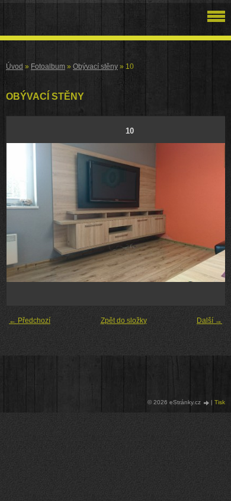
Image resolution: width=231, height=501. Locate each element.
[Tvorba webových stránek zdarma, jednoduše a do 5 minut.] (207, 402)
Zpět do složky (124, 320)
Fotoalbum (48, 66)
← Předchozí (29, 320)
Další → (209, 320)
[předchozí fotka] (25, 212)
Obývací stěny (95, 66)
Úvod (14, 66)
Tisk (219, 402)
